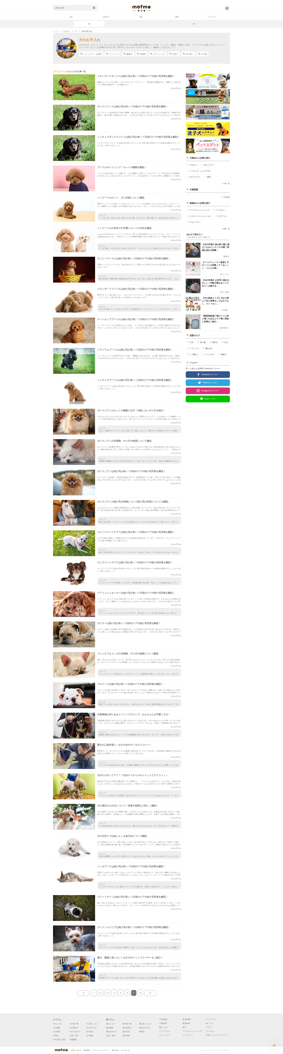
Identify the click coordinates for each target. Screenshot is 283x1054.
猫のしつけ (110, 1023)
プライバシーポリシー (101, 1050)
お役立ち (106, 16)
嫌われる (209, 348)
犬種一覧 (226, 183)
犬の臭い (190, 53)
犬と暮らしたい (92, 1023)
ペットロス (209, 354)
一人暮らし (194, 354)
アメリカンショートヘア (199, 210)
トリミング (114, 53)
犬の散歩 (56, 1031)
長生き (215, 342)
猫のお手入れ (144, 1027)
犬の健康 (56, 1027)
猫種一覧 (226, 228)
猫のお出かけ (111, 1031)
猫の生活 (126, 1031)
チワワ (208, 1027)
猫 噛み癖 (186, 1023)
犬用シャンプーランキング (216, 1035)
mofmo (141, 8)
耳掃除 (143, 53)
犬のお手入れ (91, 1027)
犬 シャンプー (164, 1035)
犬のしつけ (57, 1023)
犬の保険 (89, 1035)
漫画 (177, 16)
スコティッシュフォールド (200, 216)
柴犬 (209, 176)
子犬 (191, 342)
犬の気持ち (74, 1027)
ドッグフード (187, 1035)
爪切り (175, 53)
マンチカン (220, 210)
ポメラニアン (195, 176)
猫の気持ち (127, 1027)
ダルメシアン (209, 164)
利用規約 (86, 1050)
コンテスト (212, 16)
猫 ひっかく (163, 1027)
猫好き (223, 354)
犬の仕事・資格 (59, 1039)
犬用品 (55, 1035)
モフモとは (125, 1050)
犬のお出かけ (75, 1031)
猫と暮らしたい (145, 1023)
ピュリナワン (211, 1019)
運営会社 (115, 1050)
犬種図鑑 (226, 197)
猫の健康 (109, 1027)
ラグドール (222, 216)
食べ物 (202, 342)
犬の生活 (89, 1031)
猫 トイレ (209, 1023)
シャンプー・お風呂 (92, 53)
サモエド (193, 164)
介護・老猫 (110, 1035)
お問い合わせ (76, 1050)
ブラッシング (159, 53)
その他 (204, 53)
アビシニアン (195, 222)
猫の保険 (126, 1035)
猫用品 (141, 1031)
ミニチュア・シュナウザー (200, 171)
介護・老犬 (74, 1035)
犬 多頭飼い (163, 1019)
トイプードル (164, 1031)
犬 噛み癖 (163, 1023)
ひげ (226, 342)
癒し (141, 16)
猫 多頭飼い (187, 1019)
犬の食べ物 (74, 1023)
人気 (71, 16)
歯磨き (129, 53)
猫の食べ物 (127, 1023)
